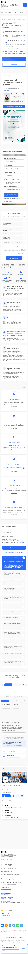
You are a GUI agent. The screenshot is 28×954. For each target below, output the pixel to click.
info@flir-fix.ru (5, 894)
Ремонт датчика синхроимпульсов (6, 238)
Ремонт (6, 75)
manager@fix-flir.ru (6, 898)
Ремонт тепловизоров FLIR (8, 868)
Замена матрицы (6, 219)
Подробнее (14, 406)
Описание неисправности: (11, 179)
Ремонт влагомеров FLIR (7, 871)
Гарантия (13, 75)
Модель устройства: (9, 172)
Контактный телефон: (10, 158)
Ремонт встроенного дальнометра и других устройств (7, 229)
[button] (2, 685)
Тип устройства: (8, 165)
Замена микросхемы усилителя (7, 224)
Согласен (23, 948)
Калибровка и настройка (8, 233)
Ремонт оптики (6, 242)
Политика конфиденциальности (14, 937)
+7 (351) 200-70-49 (15, 4)
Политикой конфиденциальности (11, 200)
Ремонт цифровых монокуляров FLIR (11, 874)
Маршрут (7, 795)
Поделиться (2, 925)
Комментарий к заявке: (10, 186)
